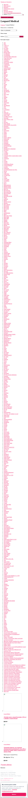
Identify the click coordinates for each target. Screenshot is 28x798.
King (5, 129)
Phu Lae (6, 337)
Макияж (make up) (8, 648)
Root (5, 398)
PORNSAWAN (8, 355)
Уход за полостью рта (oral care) (12, 687)
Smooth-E (6, 454)
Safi (5, 418)
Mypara (6, 236)
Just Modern (7, 105)
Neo (5, 261)
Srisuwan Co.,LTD (8, 475)
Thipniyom (6, 546)
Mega (5, 210)
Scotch (5, 426)
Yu (4, 619)
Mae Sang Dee (7, 192)
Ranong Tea (7, 386)
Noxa (5, 288)
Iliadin (5, 70)
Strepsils (6, 482)
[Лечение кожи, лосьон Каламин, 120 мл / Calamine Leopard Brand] (13, 711)
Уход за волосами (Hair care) (11, 684)
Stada (5, 479)
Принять (14, 794)
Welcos (5, 605)
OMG (5, 294)
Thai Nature (7, 529)
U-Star (5, 568)
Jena (5, 95)
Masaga (6, 203)
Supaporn (6, 494)
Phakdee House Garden (9, 334)
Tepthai (5, 521)
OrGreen (6, 302)
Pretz (5, 363)
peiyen (5, 328)
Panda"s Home (7, 313)
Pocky (5, 348)
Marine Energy (7, 201)
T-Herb (5, 501)
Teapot (5, 518)
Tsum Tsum (6, 561)
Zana (5, 621)
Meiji (5, 211)
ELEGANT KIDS (8, 62)
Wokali (5, 606)
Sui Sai (5, 486)
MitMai (5, 221)
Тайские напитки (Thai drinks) (12, 673)
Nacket (5, 238)
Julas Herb (6, 102)
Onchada (6, 296)
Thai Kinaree (7, 527)
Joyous (5, 100)
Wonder (6, 607)
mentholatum (7, 213)
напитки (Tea (7, 651)
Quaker (5, 380)
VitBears (6, 598)
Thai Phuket (7, 531)
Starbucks (6, 480)
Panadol (6, 312)
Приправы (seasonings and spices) (12, 659)
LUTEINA (6, 181)
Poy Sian (6, 356)
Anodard (6, 49)
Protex (5, 372)
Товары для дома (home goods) (12, 679)
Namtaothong (7, 243)
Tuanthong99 (7, 564)
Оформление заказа (9, 8)
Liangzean (6, 168)
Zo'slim (5, 628)
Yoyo (5, 617)
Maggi (5, 197)
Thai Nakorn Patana (9, 528)
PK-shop (6, 344)
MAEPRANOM (8, 196)
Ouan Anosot (7, 309)
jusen (5, 104)
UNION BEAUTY (8, 577)
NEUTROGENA (8, 270)
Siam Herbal (7, 441)
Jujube (5, 101)
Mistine (5, 220)
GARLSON (7, 65)
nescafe (5, 267)
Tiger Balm (6, 549)
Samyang (6, 420)
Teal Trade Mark (8, 517)
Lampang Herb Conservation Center (13, 155)
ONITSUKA (7, 299)
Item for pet (6, 80)
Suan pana (6, 483)
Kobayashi (6, 139)
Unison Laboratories (9, 580)
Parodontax (6, 319)
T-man (5, 503)
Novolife (6, 287)
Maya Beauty (7, 204)
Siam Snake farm (8, 443)
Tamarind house (8, 508)
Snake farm (6, 458)
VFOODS (6, 585)
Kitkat (5, 133)
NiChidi (6, 277)
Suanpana (6, 485)
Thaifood (6, 535)
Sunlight (6, 490)
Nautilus (6, 259)
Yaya (5, 614)
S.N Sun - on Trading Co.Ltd (11, 414)
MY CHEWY (7, 232)
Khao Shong (7, 123)
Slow (5, 453)
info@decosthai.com (8, 778)
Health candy (7, 69)
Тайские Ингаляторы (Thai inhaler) (13, 672)
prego (5, 362)
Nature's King (7, 256)
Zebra (5, 623)
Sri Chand (6, 473)
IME (5, 73)
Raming (6, 384)
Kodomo (6, 140)
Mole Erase (6, 224)
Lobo (5, 176)
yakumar (6, 612)
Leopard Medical (8, 165)
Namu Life (6, 245)
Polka (5, 349)
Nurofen (6, 291)
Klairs (5, 134)
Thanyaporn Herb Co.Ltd (10, 539)
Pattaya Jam (7, 326)
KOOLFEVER (7, 146)
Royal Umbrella (8, 408)
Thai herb (6, 525)
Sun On (6, 489)
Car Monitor (7, 54)
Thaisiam (6, 536)
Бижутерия (7, 635)
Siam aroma (7, 437)
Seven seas (6, 432)
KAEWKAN (7, 114)
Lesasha (6, 167)
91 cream (6, 48)
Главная (3, 25)
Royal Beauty (7, 404)
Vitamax (6, 595)
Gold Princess (7, 68)
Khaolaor (6, 126)
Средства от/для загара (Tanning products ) (15, 667)
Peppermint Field (8, 331)
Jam (5, 87)
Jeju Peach (6, 90)
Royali (5, 409)
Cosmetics (6, 61)
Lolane (5, 178)
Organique (6, 300)
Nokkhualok (7, 284)
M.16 (5, 183)
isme (5, 77)
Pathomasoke (7, 324)
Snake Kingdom (8, 460)
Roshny (6, 402)
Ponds (5, 351)
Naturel (5, 257)
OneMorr (6, 298)
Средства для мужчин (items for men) (13, 666)
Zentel (5, 627)
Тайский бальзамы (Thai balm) (12, 676)
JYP (5, 107)
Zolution (6, 630)
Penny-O (6, 330)
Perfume (6, 333)
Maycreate (6, 207)
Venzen (5, 584)
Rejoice (5, 390)
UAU (5, 571)
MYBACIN (7, 234)
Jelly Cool (6, 94)
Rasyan (5, 387)
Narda (5, 247)
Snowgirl (6, 462)
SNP (5, 464)
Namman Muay (7, 242)
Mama (5, 200)
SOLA (5, 469)
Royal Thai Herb (8, 407)
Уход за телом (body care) (10, 688)
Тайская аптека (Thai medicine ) (12, 670)
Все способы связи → (6, 780)
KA (5, 111)
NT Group (6, 289)
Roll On (6, 397)
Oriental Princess (8, 303)
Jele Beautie (7, 91)
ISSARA (6, 79)
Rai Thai (6, 381)
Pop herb (6, 354)
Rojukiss (6, 395)
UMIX (5, 574)
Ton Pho (6, 552)
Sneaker (6, 461)
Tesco (5, 524)
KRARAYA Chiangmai (9, 148)
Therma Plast (7, 545)
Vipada (5, 589)
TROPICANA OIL (8, 559)
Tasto (5, 515)
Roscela (6, 401)
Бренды (6, 10)
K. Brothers (6, 109)
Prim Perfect (7, 365)
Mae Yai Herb (7, 193)
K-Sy (5, 108)
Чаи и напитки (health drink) (11, 690)
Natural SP (6, 254)
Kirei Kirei (6, 130)
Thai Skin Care (7, 533)
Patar (5, 321)
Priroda (5, 367)
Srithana (6, 478)
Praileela (6, 359)
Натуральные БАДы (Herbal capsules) (13, 653)
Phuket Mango (7, 338)
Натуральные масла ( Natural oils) (12, 655)
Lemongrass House (8, 164)
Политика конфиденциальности (12, 13)
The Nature (6, 542)
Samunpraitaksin (8, 419)
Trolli (5, 557)
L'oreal (5, 151)
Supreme (6, 497)
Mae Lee (6, 189)
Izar (5, 83)
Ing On (5, 76)
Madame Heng (7, 187)
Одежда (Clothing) (8, 656)
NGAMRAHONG (8, 273)
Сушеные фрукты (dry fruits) (11, 669)
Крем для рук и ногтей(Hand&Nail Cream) (15, 646)
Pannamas (6, 314)
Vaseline (6, 581)
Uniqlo (5, 578)
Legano (5, 162)
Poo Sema (6, 352)
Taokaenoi (6, 511)
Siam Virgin (7, 444)
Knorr (5, 136)
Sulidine (6, 487)
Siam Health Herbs (8, 440)
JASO (5, 88)
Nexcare (6, 271)
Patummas (6, 327)
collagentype (7, 59)
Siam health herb (8, 439)
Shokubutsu (7, 436)
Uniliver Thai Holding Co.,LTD (12, 575)
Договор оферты (8, 11)
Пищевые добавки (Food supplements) (14, 658)
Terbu (5, 522)
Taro (5, 514)
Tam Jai (6, 507)
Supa (5, 493)
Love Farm (6, 179)
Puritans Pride (7, 379)
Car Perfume (7, 55)
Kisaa (5, 132)
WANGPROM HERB (9, 600)
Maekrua (6, 194)
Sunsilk (5, 492)
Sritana (5, 476)
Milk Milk (6, 218)
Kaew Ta (6, 112)
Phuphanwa (7, 340)
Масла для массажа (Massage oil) (12, 649)
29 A (5, 44)
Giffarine (6, 66)
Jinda (5, 98)
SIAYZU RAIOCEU (9, 447)
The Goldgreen (7, 540)
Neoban (6, 263)
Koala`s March (7, 137)
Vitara (5, 596)
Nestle (5, 268)
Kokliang (6, 143)
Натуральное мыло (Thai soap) (12, 652)
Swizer (5, 500)
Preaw (5, 360)
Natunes (6, 252)
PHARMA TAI (7, 335)
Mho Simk (6, 217)
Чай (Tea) (6, 691)
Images (5, 72)
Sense (5, 427)
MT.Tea (6, 231)
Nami (5, 241)
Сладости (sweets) (8, 662)
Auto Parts (6, 51)
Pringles (6, 366)
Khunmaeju (6, 128)
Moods (5, 225)
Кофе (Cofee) (7, 644)
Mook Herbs (7, 227)
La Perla (6, 154)
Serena (5, 429)
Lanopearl (6, 158)
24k (5, 42)
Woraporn (6, 609)
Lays (5, 160)
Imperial (6, 74)
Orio (5, 305)
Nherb (5, 275)
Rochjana (6, 393)
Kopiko (5, 147)
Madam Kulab (7, 186)
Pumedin (6, 376)
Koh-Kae (6, 141)
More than (6, 228)
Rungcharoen (7, 412)
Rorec (5, 400)
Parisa (5, 317)
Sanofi (5, 423)
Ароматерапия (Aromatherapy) (12, 634)
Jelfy (5, 93)
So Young (6, 465)
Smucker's (6, 455)
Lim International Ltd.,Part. (10, 169)
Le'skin (5, 161)
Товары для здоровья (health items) (13, 681)
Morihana (6, 229)
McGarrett (6, 208)
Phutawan (6, 341)
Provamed (6, 373)
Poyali (5, 358)
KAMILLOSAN (8, 116)
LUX (5, 182)
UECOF (6, 573)
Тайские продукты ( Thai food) (12, 674)
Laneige (6, 157)
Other (5, 306)
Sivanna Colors (7, 451)
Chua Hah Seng (8, 58)
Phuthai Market (7, 342)
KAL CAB (6, 115)
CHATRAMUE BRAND (10, 56)
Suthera (5, 499)
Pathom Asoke (7, 323)
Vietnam (6, 588)
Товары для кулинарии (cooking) (12, 683)
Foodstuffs (6, 63)
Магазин (6, 4)
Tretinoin (6, 556)
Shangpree (6, 434)
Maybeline (6, 206)
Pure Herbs (6, 377)
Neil (5, 260)
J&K (5, 86)
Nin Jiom (6, 280)
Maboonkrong (7, 185)
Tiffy (5, 547)
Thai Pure (6, 532)
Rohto (5, 394)
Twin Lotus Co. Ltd (9, 566)
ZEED (5, 624)
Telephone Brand (8, 520)
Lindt (5, 172)
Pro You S (6, 369)
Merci (5, 214)
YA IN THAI (7, 610)
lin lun (5, 171)
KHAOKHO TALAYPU (10, 125)
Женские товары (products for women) (13, 641)
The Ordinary (7, 543)
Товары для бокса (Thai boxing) (12, 677)
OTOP (5, 307)
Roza (5, 411)
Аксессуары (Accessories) (10, 633)
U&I (5, 570)
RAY (5, 388)
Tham (5, 538)
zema (5, 626)
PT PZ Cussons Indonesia (10, 374)
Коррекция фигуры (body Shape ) (12, 642)
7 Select (6, 47)
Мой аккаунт (7, 6)
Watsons (6, 603)
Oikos (5, 292)
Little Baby (6, 174)
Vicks (5, 586)
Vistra (5, 591)
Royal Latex (7, 405)
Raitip (5, 383)
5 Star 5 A (6, 45)
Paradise (6, 316)
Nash (5, 249)
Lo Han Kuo (7, 175)
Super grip (6, 496)
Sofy (5, 468)
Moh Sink (6, 222)
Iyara (5, 81)
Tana (5, 510)
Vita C (5, 592)
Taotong (6, 513)
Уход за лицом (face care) (10, 686)
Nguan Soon (7, 274)
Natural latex (7, 253)
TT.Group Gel (7, 563)
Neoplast (6, 266)
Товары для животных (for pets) (12, 680)
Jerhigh (5, 97)
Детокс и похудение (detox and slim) (13, 638)
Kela (5, 121)
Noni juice (6, 285)
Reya (5, 391)
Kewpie (6, 122)
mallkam (6, 199)
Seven (5, 430)
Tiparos (5, 550)
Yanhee (5, 613)
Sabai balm (6, 416)
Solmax (5, 471)
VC (5, 582)
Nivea (5, 281)
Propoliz (6, 370)
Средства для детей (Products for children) (14, 665)
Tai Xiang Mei (7, 504)
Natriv (5, 250)
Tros (5, 560)
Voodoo (6, 599)
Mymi (5, 235)
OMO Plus (6, 295)
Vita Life (6, 593)
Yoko (5, 616)
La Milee (6, 153)
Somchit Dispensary (9, 472)
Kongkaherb (7, 144)
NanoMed (6, 246)
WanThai (6, 602)
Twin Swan (6, 567)
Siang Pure (6, 446)
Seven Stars (6, 433)
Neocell (6, 264)
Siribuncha (6, 448)
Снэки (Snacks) (8, 663)
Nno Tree (6, 282)
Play (5, 347)
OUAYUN (6, 310)
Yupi (5, 620)
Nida (5, 278)
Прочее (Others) (8, 660)
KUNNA (6, 150)
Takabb (5, 506)
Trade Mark (6, 554)
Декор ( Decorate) (8, 637)
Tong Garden (7, 553)
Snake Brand (7, 457)
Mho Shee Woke (8, 215)
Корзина (6, 7)
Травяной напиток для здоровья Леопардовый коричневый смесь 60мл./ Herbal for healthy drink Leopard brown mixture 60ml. (15, 749)
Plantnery (6, 345)
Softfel (5, 467)
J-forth (5, 84)
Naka (5, 239)
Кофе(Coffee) (7, 645)
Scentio (5, 425)
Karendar (6, 118)
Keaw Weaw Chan (8, 119)
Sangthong (6, 422)
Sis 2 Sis (6, 450)
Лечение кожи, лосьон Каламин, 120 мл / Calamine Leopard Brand (15, 717)
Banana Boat (7, 52)
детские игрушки (8, 640)
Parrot (5, 320)
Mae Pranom (7, 190)
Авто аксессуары (8, 631)
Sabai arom (6, 415)
